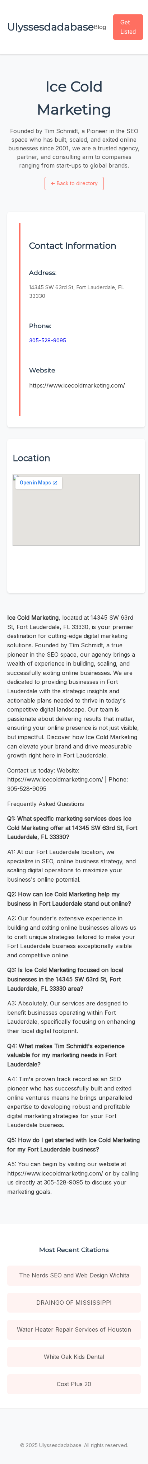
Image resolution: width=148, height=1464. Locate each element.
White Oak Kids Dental (74, 1356)
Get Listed (128, 27)
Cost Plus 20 (74, 1384)
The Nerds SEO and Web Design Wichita (74, 1275)
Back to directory (74, 183)
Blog (100, 26)
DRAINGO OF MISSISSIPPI (74, 1302)
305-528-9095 (47, 340)
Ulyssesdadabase (50, 27)
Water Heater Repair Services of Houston (74, 1329)
